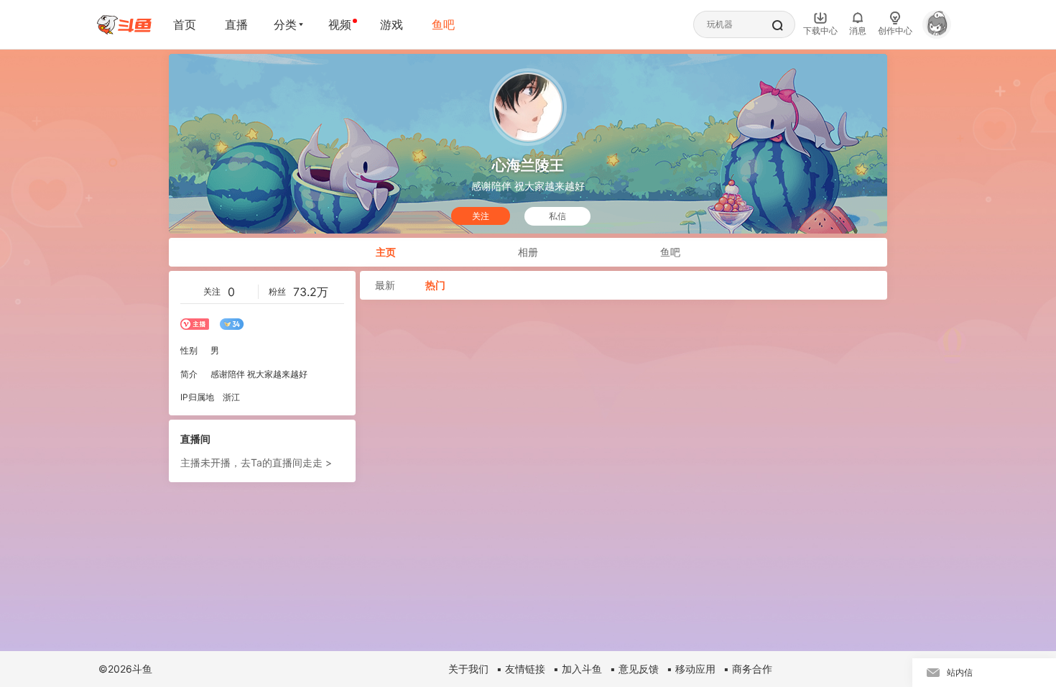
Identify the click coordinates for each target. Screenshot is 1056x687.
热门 (435, 285)
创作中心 (895, 30)
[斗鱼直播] (124, 24)
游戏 (391, 24)
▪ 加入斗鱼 (577, 669)
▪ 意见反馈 (634, 669)
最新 (385, 285)
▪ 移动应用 (691, 669)
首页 (184, 24)
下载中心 (820, 30)
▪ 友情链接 (520, 669)
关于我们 (468, 669)
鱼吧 (443, 24)
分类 (285, 24)
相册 (528, 252)
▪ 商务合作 (747, 669)
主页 (386, 252)
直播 (236, 24)
